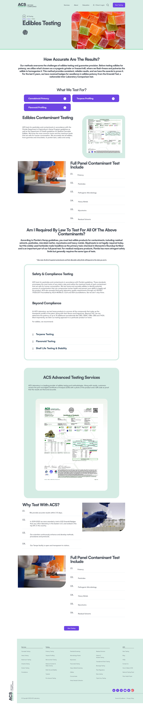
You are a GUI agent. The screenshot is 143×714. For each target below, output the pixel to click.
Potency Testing (50, 651)
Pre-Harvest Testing (51, 678)
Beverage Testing (100, 665)
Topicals (48, 674)
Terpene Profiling (50, 655)
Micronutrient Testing (51, 659)
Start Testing (119, 5)
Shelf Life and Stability (51, 670)
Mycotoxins (73, 659)
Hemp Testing (24, 655)
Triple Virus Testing (101, 678)
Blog (124, 655)
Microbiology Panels (75, 655)
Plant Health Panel (127, 676)
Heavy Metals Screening (76, 668)
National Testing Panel (128, 672)
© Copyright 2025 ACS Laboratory (30, 698)
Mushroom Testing (26, 659)
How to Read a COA (128, 668)
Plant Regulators (100, 670)
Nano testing (99, 674)
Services (24, 18)
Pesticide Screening (75, 651)
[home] (27, 5)
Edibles (72, 672)
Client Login (100, 5)
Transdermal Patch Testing (103, 661)
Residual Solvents (100, 651)
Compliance (24, 672)
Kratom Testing (25, 668)
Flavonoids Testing (75, 664)
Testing (29, 18)
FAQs (124, 659)
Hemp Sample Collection (76, 680)
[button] (67, 5)
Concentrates (73, 676)
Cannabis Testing (25, 651)
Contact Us (125, 664)
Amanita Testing (25, 664)
